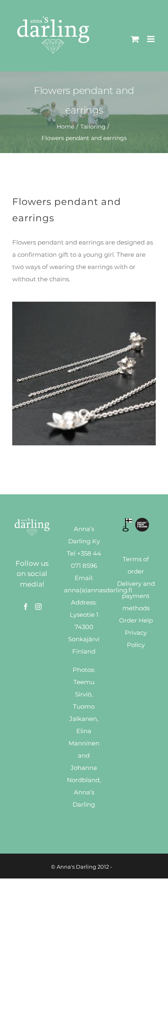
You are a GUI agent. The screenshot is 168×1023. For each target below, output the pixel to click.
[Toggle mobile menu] (151, 39)
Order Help (136, 620)
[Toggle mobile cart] (135, 39)
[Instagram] (38, 606)
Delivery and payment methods (136, 596)
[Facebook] (25, 606)
